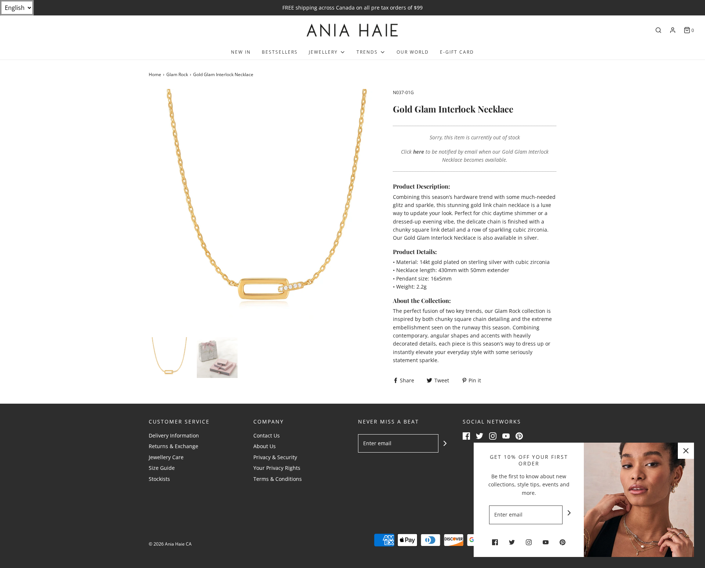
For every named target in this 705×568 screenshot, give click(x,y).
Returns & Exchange (173, 446)
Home (155, 74)
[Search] (658, 30)
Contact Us (266, 435)
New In (241, 52)
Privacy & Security (275, 457)
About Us (264, 446)
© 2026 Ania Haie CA (170, 544)
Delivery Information (174, 435)
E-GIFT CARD (457, 52)
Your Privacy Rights (276, 467)
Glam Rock (177, 74)
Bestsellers (280, 52)
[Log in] (672, 30)
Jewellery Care (166, 457)
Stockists (159, 478)
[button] (169, 357)
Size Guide (162, 467)
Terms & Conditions (277, 478)
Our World (413, 52)
